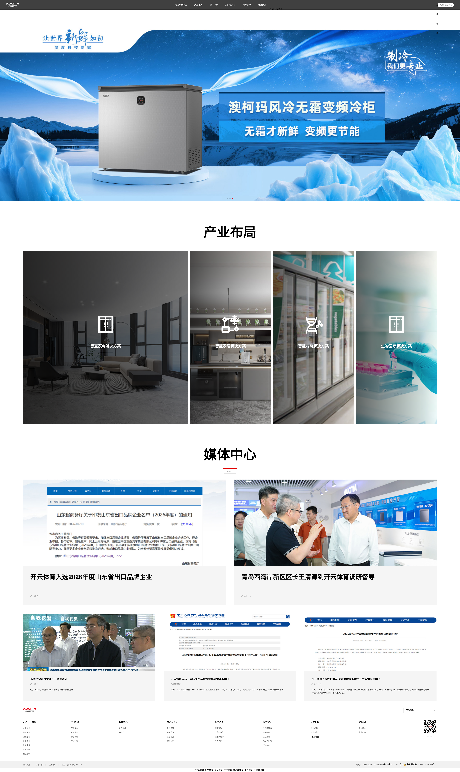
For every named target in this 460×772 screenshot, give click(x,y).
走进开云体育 (29, 722)
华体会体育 (259, 770)
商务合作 (219, 722)
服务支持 (267, 722)
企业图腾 (26, 750)
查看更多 (230, 472)
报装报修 (266, 732)
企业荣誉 (26, 737)
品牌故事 (122, 732)
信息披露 (170, 737)
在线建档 (266, 737)
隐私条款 (26, 765)
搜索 (451, 5)
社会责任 (26, 745)
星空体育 (218, 770)
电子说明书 (267, 741)
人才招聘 (315, 722)
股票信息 (170, 732)
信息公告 (170, 741)
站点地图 (52, 765)
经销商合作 (219, 737)
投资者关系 (172, 722)
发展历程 (26, 732)
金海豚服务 (267, 728)
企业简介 (26, 728)
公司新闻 (122, 728)
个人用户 (362, 728)
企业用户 (362, 732)
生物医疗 (74, 741)
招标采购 (218, 728)
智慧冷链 (74, 737)
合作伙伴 (218, 741)
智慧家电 (74, 728)
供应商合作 (219, 732)
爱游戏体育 (238, 770)
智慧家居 (74, 732)
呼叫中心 (266, 745)
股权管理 (170, 728)
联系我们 (363, 722)
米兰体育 (248, 770)
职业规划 (314, 732)
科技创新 (26, 754)
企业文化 (26, 741)
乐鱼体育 (209, 770)
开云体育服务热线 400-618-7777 (73, 765)
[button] (227, 198)
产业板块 (75, 722)
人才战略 (314, 728)
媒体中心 (123, 722)
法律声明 (39, 765)
